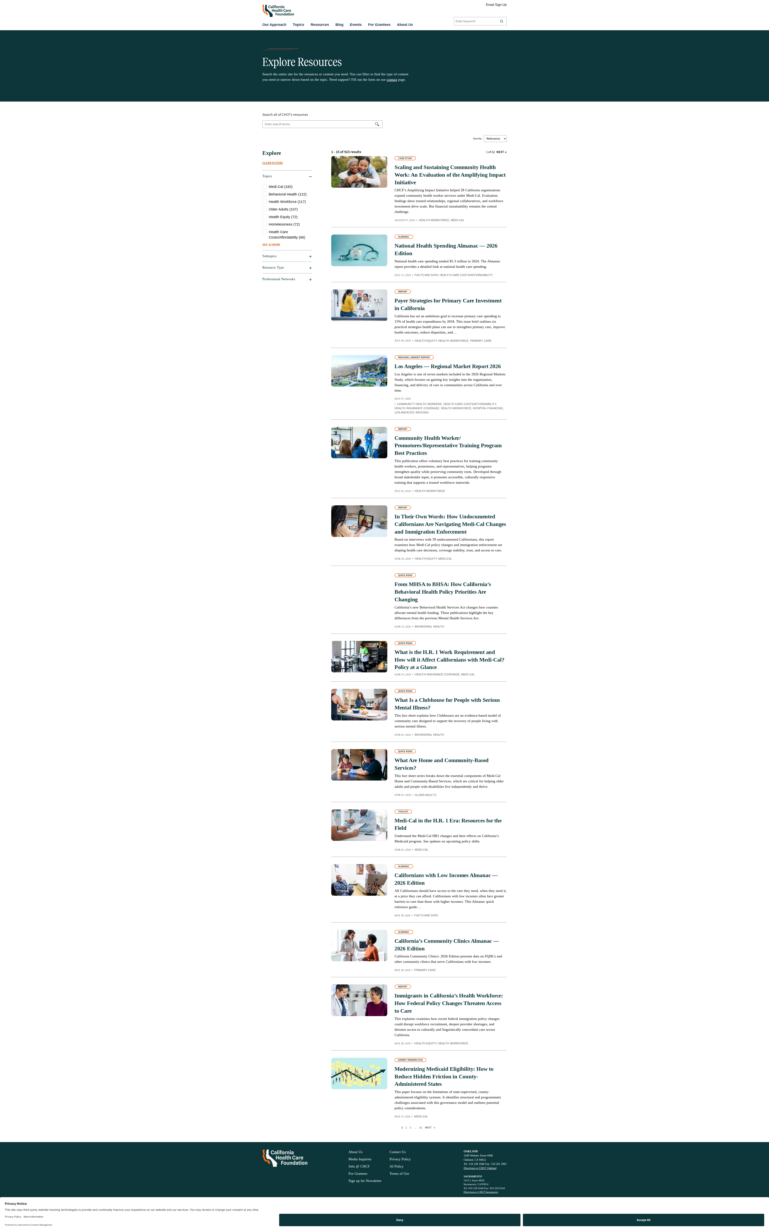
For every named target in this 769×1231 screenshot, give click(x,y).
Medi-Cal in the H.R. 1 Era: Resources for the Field (448, 824)
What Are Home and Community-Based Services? (442, 764)
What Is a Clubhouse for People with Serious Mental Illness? (447, 704)
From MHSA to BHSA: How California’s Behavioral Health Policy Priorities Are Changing (443, 591)
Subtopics (269, 256)
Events (356, 25)
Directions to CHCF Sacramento (481, 1192)
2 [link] (406, 1128)
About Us (405, 25)
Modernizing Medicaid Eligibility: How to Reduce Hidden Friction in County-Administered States (444, 1076)
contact (392, 80)
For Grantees (379, 25)
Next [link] (501, 152)
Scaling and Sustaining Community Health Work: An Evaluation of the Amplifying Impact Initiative (450, 174)
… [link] (415, 1128)
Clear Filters (272, 163)
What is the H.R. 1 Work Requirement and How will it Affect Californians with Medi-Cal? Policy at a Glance (449, 659)
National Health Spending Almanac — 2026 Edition (446, 249)
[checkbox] (287, 186)
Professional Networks (278, 279)
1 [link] (402, 1128)
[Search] (502, 21)
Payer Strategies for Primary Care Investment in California (448, 304)
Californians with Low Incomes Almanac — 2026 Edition (446, 879)
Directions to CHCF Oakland (480, 1168)
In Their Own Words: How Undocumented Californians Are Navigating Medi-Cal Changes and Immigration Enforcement (450, 524)
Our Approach (274, 25)
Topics (298, 25)
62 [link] (420, 1128)
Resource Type (273, 267)
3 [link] (410, 1128)
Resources (320, 25)
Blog (339, 25)
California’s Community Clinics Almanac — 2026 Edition (447, 945)
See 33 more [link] (271, 245)
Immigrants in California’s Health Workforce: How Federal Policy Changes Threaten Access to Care (449, 1003)
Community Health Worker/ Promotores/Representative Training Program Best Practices (448, 445)
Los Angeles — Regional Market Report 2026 (448, 366)
